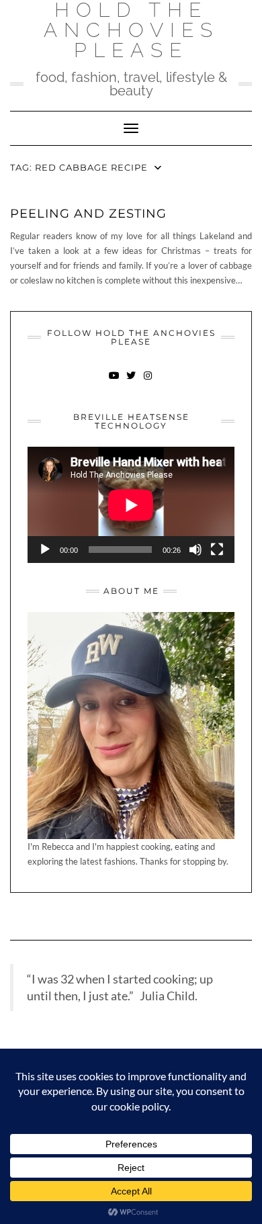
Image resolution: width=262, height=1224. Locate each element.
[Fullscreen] (217, 549)
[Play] (45, 549)
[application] (131, 505)
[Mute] (195, 549)
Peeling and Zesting (88, 213)
